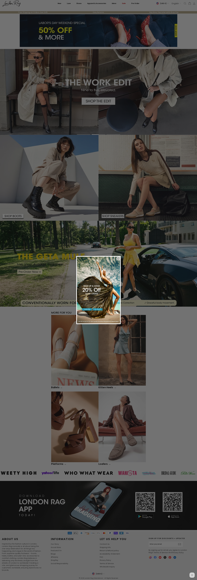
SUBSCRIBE (87, 309)
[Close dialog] (118, 258)
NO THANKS (98, 309)
